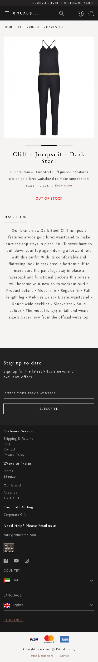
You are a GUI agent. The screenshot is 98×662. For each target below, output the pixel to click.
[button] (33, 145)
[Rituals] (23, 13)
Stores (8, 471)
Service (64, 655)
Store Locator (71, 3)
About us (10, 493)
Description (15, 217)
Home (8, 27)
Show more (63, 185)
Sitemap (10, 477)
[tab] (15, 215)
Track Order (13, 498)
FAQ (7, 444)
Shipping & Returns (19, 439)
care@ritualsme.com (20, 535)
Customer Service (46, 3)
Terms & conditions (41, 655)
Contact (9, 449)
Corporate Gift (15, 515)
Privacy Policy (14, 455)
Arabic (88, 3)
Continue (13, 620)
